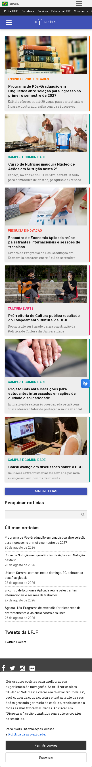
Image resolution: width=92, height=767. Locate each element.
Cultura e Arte (20, 308)
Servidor (43, 11)
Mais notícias (46, 491)
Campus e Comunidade (27, 157)
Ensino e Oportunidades (28, 79)
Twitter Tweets (15, 642)
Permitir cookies (46, 745)
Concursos (81, 11)
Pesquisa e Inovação (25, 230)
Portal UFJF (11, 11)
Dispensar (46, 757)
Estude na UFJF (61, 11)
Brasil (14, 4)
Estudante (28, 11)
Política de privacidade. (27, 734)
